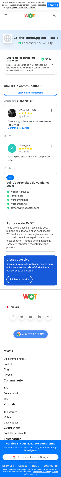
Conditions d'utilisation (41, 472)
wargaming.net (19, 199)
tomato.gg (17, 195)
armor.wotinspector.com (25, 207)
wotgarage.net (19, 203)
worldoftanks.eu (20, 191)
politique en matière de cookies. (21, 7)
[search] (54, 15)
